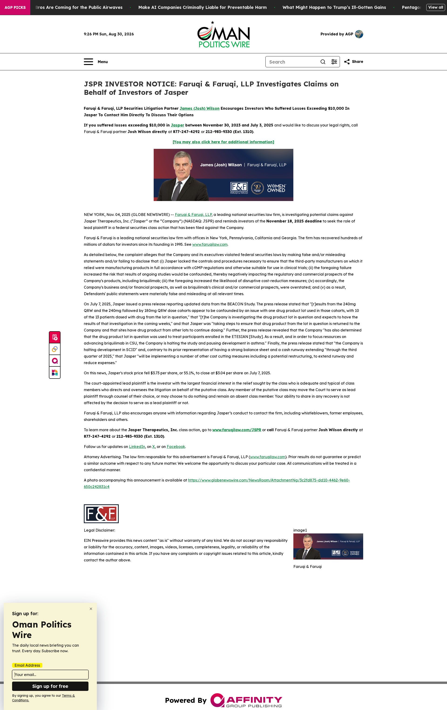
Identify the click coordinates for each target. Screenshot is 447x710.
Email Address (27, 665)
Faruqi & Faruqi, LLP (193, 214)
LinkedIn (137, 446)
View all (435, 7)
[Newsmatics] (54, 372)
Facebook (176, 446)
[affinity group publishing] (54, 361)
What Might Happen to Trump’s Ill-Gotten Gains (334, 7)
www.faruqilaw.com (209, 244)
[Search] (322, 61)
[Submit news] (54, 337)
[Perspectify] (54, 349)
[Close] (91, 609)
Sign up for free (50, 686)
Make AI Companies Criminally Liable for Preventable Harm (202, 7)
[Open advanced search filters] (334, 61)
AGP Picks (15, 7)
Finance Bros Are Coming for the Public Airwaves (69, 7)
